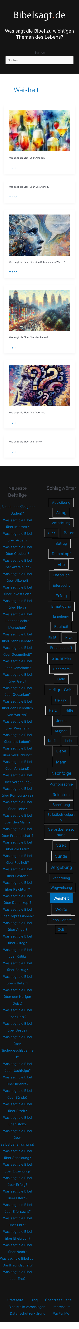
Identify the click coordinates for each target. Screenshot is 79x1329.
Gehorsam (61, 669)
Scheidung (61, 805)
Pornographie (61, 784)
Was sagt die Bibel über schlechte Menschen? (17, 621)
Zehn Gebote (61, 920)
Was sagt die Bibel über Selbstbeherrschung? (17, 1137)
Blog (34, 1300)
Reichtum (61, 794)
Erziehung (61, 616)
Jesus (61, 720)
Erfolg (61, 595)
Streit (61, 845)
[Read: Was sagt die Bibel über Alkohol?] (39, 130)
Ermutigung (61, 606)
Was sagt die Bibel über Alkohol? (27, 157)
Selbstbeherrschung (61, 832)
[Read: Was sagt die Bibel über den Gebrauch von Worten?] (39, 235)
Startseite (15, 1300)
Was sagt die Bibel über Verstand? (27, 412)
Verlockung (61, 878)
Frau (69, 637)
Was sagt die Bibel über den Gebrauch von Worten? (37, 262)
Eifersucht (61, 585)
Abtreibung (61, 502)
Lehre (70, 741)
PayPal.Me (61, 1313)
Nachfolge (61, 773)
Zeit (61, 929)
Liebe (61, 751)
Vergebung (61, 867)
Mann (61, 762)
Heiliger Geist (61, 689)
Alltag (61, 512)
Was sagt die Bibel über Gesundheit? (29, 186)
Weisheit (61, 898)
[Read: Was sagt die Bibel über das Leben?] (39, 310)
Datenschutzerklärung (27, 1313)
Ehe (61, 564)
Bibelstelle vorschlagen (27, 1307)
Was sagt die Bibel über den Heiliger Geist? (17, 996)
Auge (51, 533)
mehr (13, 168)
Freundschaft (61, 648)
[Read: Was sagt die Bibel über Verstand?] (39, 385)
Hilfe (69, 710)
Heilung (61, 700)
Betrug (61, 543)
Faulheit (61, 626)
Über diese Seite (58, 1300)
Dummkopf (61, 554)
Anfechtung (61, 523)
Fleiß (52, 637)
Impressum (62, 1307)
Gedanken (61, 658)
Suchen (40, 52)
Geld (61, 679)
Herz (53, 710)
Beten (69, 533)
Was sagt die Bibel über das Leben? (28, 337)
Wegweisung (61, 887)
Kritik (52, 740)
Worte (61, 909)
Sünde (61, 856)
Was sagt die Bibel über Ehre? (25, 441)
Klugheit (61, 731)
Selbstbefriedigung (61, 817)
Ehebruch (61, 575)
